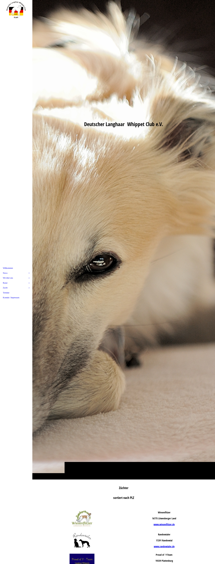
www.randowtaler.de (164, 546)
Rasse (5, 283)
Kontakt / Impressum (11, 298)
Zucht (5, 288)
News (5, 273)
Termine (6, 293)
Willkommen (8, 268)
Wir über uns (8, 278)
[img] (123, 239)
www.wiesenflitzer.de (164, 524)
